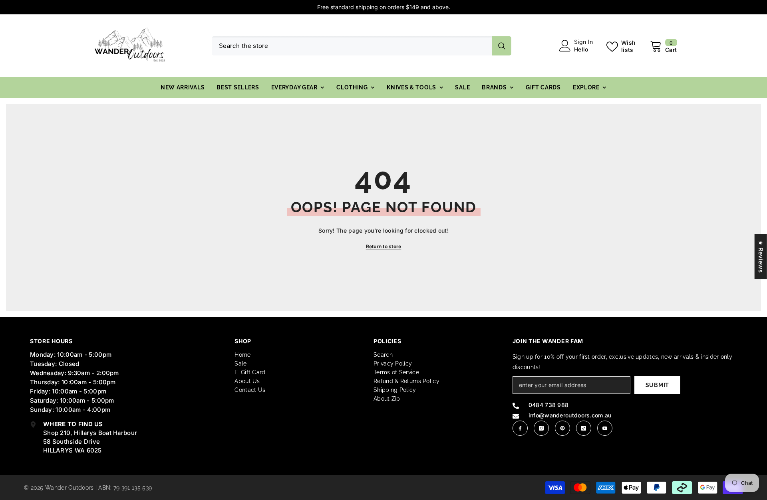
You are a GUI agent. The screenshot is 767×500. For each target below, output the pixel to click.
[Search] (361, 45)
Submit (657, 385)
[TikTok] (583, 428)
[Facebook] (520, 428)
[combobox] (352, 45)
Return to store (383, 246)
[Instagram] (541, 428)
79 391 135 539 (132, 487)
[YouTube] (604, 428)
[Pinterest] (562, 428)
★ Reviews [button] (761, 256)
